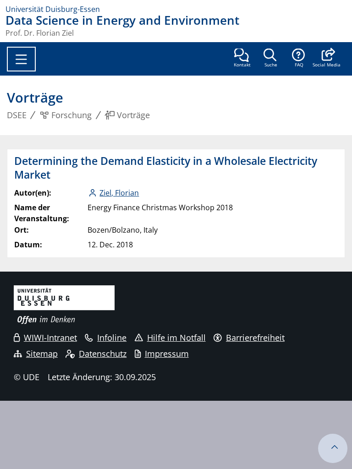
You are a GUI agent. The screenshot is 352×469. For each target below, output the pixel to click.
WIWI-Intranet (50, 337)
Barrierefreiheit (255, 337)
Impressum (167, 353)
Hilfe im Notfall (176, 337)
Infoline (111, 337)
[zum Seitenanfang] (332, 448)
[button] (327, 59)
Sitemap (42, 353)
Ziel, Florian (119, 193)
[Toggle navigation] (21, 59)
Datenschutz (102, 353)
